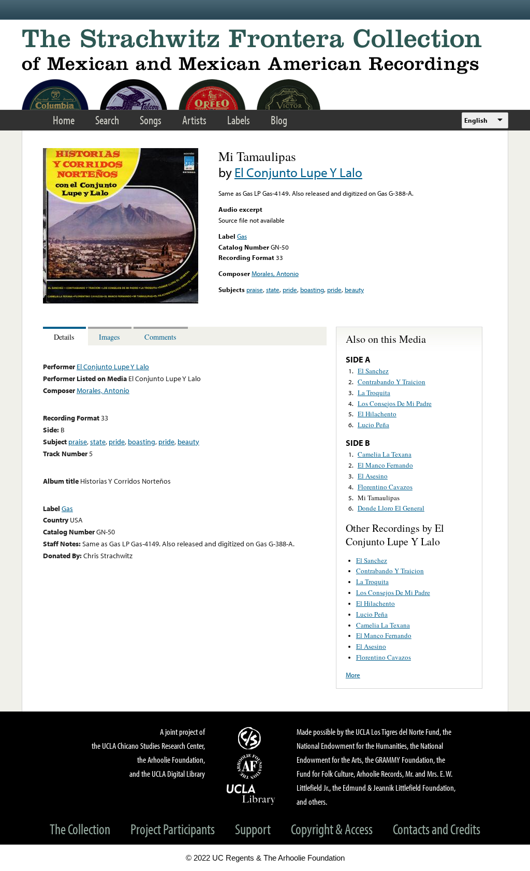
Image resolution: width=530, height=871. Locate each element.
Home (64, 119)
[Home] (265, 51)
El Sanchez (373, 370)
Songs (150, 119)
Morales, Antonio (275, 273)
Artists (194, 119)
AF (251, 766)
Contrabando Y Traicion (391, 381)
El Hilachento (377, 413)
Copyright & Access (332, 829)
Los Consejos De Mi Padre (395, 403)
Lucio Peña (373, 424)
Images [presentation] (109, 337)
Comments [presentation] (160, 337)
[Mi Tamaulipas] (120, 301)
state (272, 289)
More (353, 675)
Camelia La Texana (384, 454)
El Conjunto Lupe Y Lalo (298, 172)
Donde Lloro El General (391, 508)
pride (290, 289)
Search (107, 119)
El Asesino (373, 476)
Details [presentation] (64, 337)
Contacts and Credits (436, 829)
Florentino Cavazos (385, 486)
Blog (279, 119)
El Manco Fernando (385, 465)
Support (253, 829)
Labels (238, 119)
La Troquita (374, 392)
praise (254, 289)
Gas (242, 236)
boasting (312, 289)
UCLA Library (251, 793)
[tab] (65, 336)
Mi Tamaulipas (379, 497)
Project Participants (172, 829)
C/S (251, 737)
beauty (354, 289)
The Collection (80, 829)
